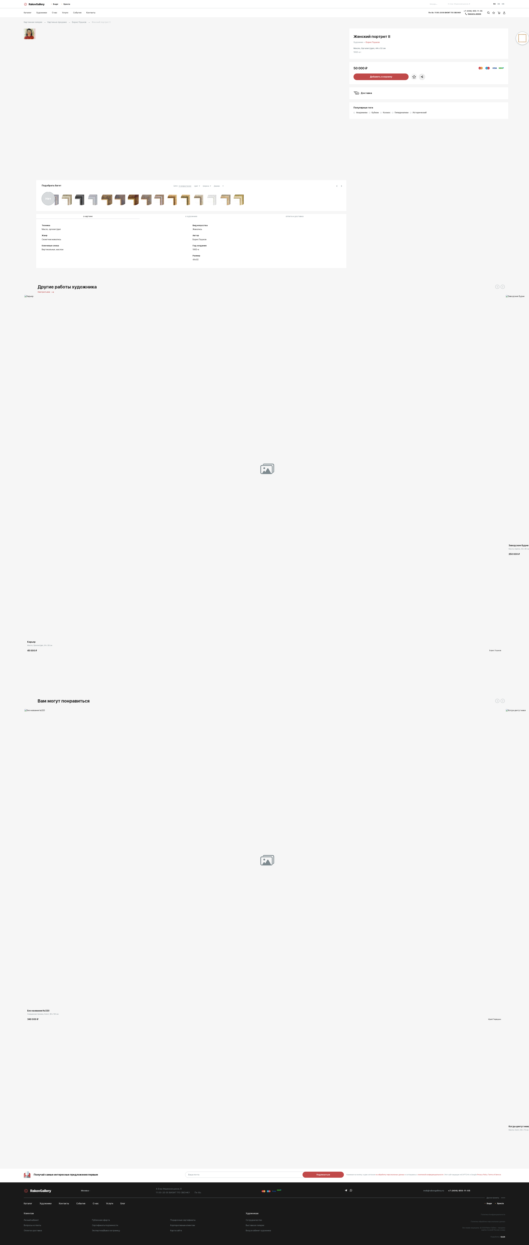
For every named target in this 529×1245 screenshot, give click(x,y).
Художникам (252, 1213)
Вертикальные (48, 249)
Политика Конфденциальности (493, 1215)
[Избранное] (493, 12)
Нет (48, 198)
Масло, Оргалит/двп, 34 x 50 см (39, 645)
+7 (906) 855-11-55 (473, 11)
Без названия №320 (38, 1010)
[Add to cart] (28, 633)
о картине (88, 216)
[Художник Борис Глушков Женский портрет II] (191, 102)
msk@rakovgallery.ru (433, 1191)
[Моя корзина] (499, 12)
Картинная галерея (33, 22)
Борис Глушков (79, 22)
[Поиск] (488, 12)
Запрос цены (514, 1118)
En (499, 4)
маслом (59, 249)
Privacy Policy (482, 1175)
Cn (503, 4)
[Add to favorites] (35, 633)
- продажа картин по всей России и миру (493, 1229)
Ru (494, 4)
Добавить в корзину (381, 77)
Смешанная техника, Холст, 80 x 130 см (43, 1014)
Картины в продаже (57, 22)
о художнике (191, 216)
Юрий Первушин (494, 1019)
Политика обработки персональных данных (488, 1222)
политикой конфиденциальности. (431, 1175)
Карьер (31, 642)
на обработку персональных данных (390, 1175)
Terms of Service (494, 1175)
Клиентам (29, 1213)
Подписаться (323, 1175)
